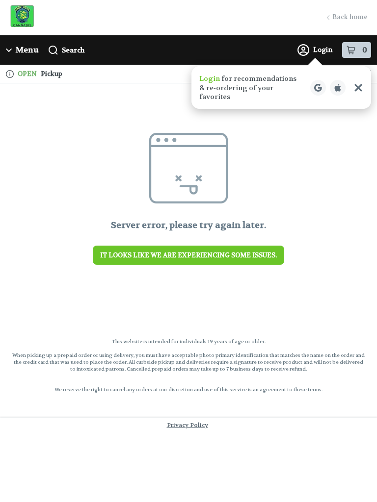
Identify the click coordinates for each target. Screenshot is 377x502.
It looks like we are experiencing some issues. (188, 255)
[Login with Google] (318, 88)
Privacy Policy (187, 425)
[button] (281, 87)
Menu (27, 50)
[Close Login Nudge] (358, 88)
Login (322, 50)
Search (73, 50)
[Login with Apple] (338, 88)
